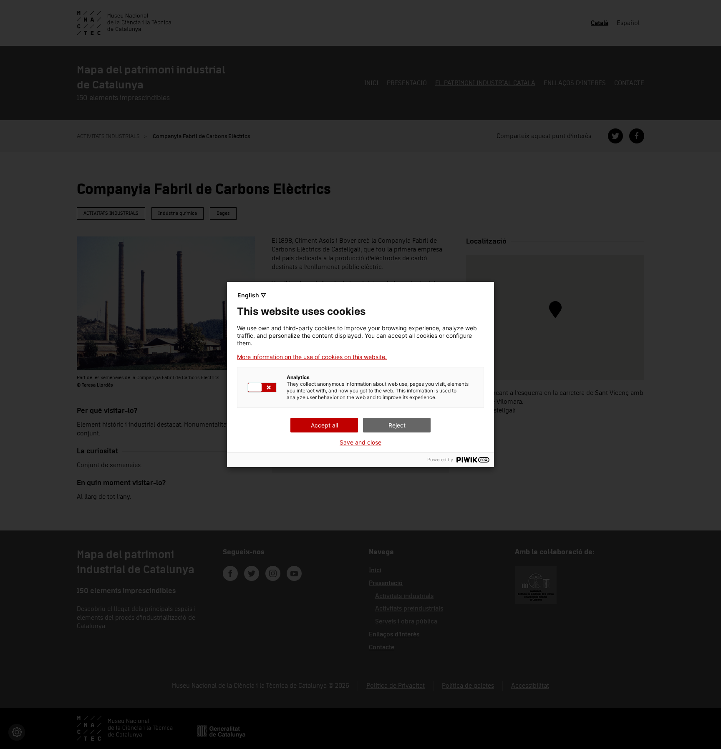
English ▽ (251, 295)
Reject (397, 425)
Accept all (324, 425)
